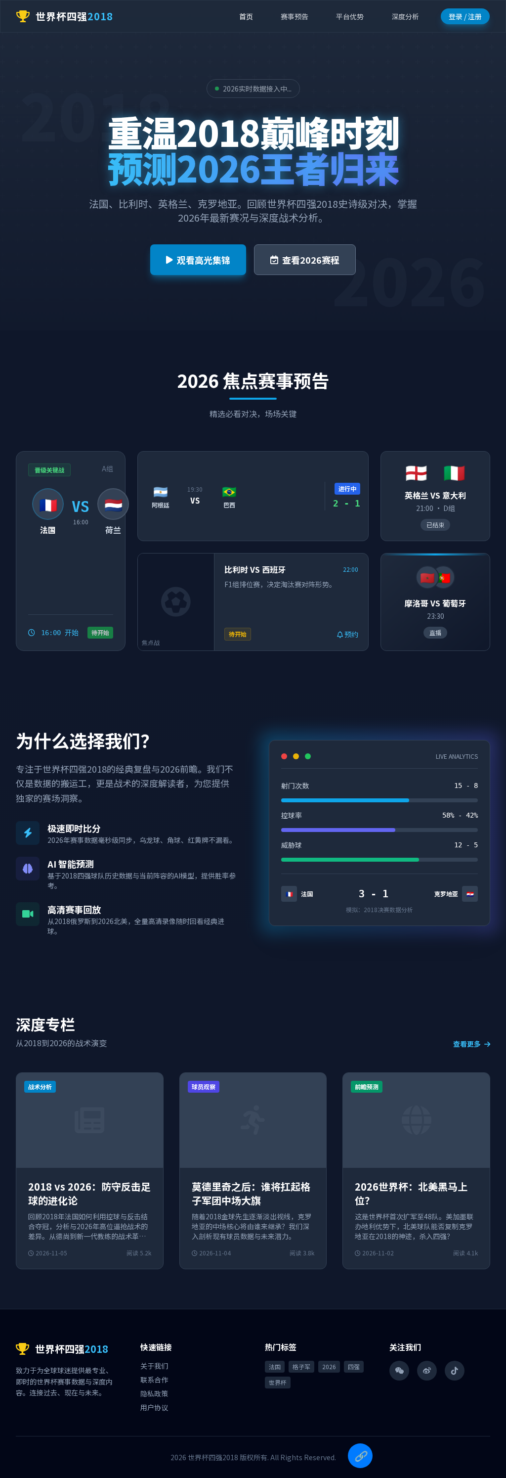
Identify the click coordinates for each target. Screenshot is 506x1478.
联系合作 (154, 1380)
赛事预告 (294, 16)
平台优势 (350, 16)
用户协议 (154, 1407)
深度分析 (405, 16)
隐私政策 (154, 1393)
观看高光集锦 (203, 259)
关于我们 (154, 1366)
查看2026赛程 (310, 259)
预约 (350, 634)
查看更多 (467, 1044)
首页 (246, 16)
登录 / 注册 (465, 16)
